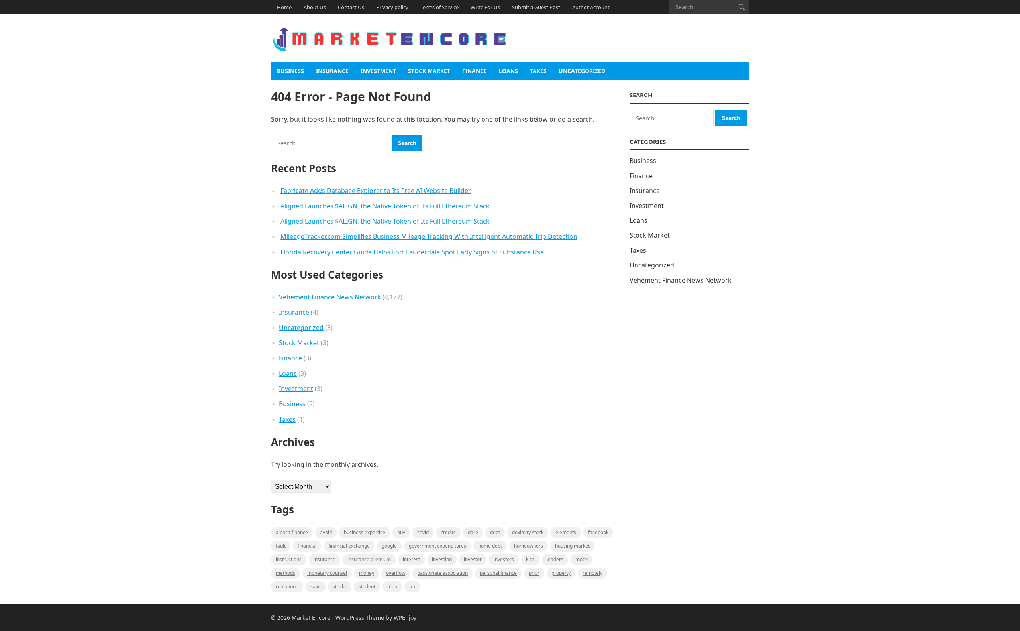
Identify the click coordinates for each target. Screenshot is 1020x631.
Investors (504, 559)
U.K (412, 586)
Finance (474, 71)
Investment (378, 71)
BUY (401, 532)
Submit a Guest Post (536, 7)
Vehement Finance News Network (330, 297)
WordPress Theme (359, 617)
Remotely (592, 573)
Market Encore (311, 617)
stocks (340, 586)
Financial (307, 546)
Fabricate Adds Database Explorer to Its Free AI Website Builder (375, 190)
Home (284, 7)
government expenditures (437, 546)
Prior (534, 573)
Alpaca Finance (292, 532)
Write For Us (485, 7)
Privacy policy (392, 7)
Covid (423, 532)
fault (281, 546)
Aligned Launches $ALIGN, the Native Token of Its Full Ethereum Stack (385, 206)
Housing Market (572, 546)
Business (290, 71)
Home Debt (490, 546)
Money (366, 573)
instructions (289, 559)
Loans (508, 71)
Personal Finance (498, 573)
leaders (555, 559)
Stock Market (429, 71)
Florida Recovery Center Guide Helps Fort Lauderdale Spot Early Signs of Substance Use (412, 252)
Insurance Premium (369, 559)
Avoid (326, 532)
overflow (395, 573)
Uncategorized (582, 71)
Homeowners (528, 546)
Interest (411, 559)
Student (367, 586)
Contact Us (351, 7)
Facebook (598, 532)
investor (473, 559)
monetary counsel (327, 573)
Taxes (538, 71)
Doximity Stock (527, 532)
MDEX (581, 559)
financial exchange (349, 546)
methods (285, 573)
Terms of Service (439, 7)
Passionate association (442, 573)
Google (389, 546)
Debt (495, 532)
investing (442, 559)
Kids (530, 559)
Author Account (591, 7)
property (561, 573)
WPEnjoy (405, 617)
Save (315, 586)
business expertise (364, 532)
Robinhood (287, 586)
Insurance (332, 71)
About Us (315, 7)
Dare (473, 532)
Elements (565, 532)
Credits (448, 532)
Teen (392, 586)
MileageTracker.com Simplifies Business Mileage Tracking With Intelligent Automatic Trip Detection (428, 236)
